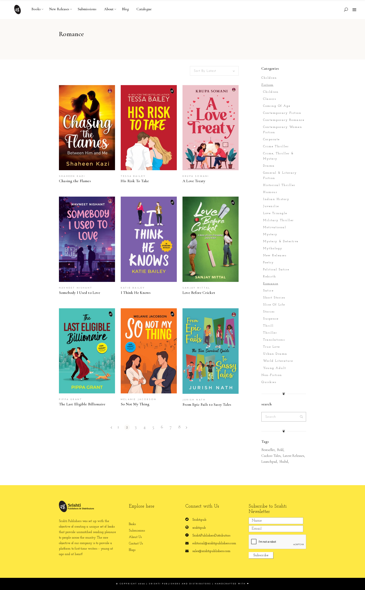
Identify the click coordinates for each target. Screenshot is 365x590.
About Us (135, 537)
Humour (270, 192)
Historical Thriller (279, 185)
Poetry (268, 262)
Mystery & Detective (280, 241)
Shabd (283, 461)
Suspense (271, 318)
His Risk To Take (135, 181)
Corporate (271, 139)
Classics (269, 98)
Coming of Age (276, 106)
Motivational (274, 227)
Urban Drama (275, 353)
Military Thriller (278, 220)
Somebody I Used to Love (79, 292)
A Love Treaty (194, 181)
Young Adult (274, 368)
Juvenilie (271, 206)
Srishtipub (199, 519)
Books (132, 524)
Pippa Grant (70, 399)
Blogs (132, 550)
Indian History (276, 199)
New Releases (274, 255)
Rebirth (269, 276)
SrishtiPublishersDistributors (211, 535)
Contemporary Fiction (282, 113)
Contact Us (136, 543)
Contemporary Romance (283, 120)
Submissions (137, 530)
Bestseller (268, 450)
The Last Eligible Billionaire (82, 404)
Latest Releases (293, 455)
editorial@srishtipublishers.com (214, 543)
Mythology (272, 248)
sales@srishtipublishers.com (211, 551)
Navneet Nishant (75, 288)
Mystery (270, 234)
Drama (269, 165)
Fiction (267, 84)
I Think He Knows (136, 292)
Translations (274, 339)
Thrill (268, 325)
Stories (269, 311)
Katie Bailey (133, 288)
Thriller (270, 332)
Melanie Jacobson (138, 399)
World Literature (278, 360)
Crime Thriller (276, 146)
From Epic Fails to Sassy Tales (206, 404)
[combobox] (214, 71)
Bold (280, 450)
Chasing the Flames (75, 181)
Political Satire (276, 269)
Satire (268, 290)
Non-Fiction (271, 375)
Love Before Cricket (198, 292)
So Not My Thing (135, 404)
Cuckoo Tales (271, 455)
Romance (270, 283)
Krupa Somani (195, 176)
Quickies (268, 382)
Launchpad (269, 461)
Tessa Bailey (133, 176)
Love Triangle (275, 213)
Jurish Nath (194, 400)
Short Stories (274, 297)
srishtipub (199, 527)
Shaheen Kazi (72, 176)
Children (269, 77)
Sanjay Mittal (196, 288)
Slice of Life (274, 304)
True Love (271, 346)
